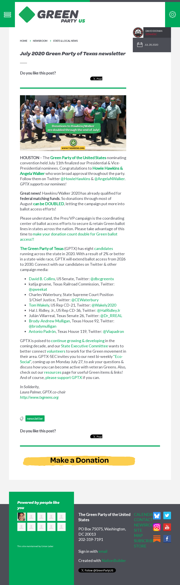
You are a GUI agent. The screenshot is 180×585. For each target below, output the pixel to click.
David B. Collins (42, 278)
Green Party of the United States (78, 157)
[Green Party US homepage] (52, 14)
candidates (103, 248)
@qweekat (38, 289)
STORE (140, 546)
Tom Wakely (39, 305)
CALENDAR (144, 514)
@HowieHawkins (75, 178)
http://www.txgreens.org (39, 397)
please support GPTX (63, 377)
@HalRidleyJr (108, 310)
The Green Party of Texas (42, 248)
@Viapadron (113, 331)
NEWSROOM (146, 524)
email (102, 551)
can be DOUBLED (48, 203)
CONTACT (143, 519)
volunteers (56, 351)
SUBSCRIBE (144, 540)
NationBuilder (114, 560)
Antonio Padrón (42, 331)
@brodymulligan (42, 326)
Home (23, 40)
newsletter (35, 418)
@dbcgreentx (102, 278)
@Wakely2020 (104, 305)
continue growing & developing (77, 340)
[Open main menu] (7, 14)
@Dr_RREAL (111, 315)
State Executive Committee (84, 345)
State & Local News (65, 40)
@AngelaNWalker (109, 178)
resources (52, 372)
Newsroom (40, 40)
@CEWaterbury (85, 299)
